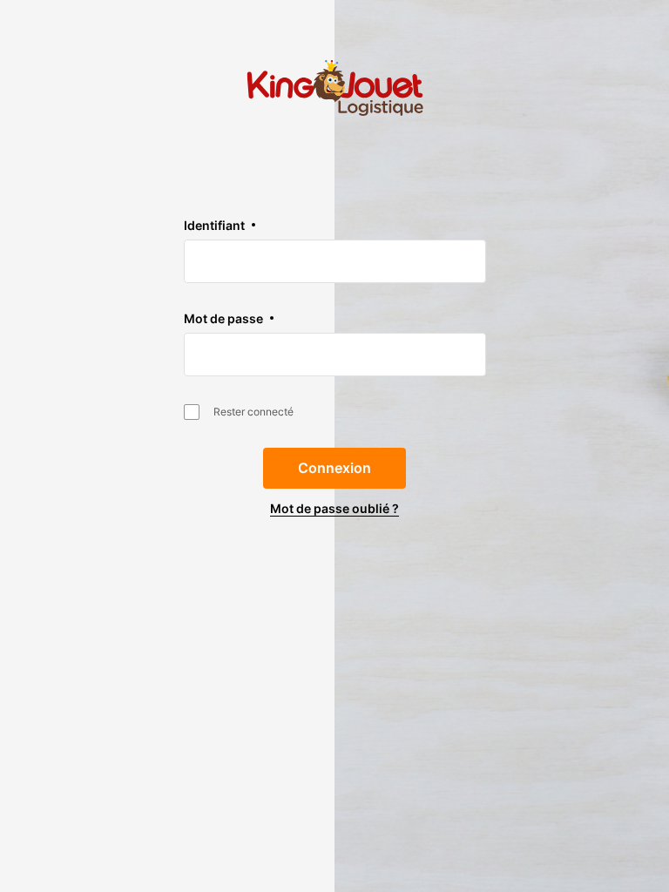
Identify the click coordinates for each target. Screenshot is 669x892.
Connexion (334, 467)
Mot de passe (223, 318)
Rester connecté (253, 411)
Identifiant (214, 225)
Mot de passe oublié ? (334, 508)
